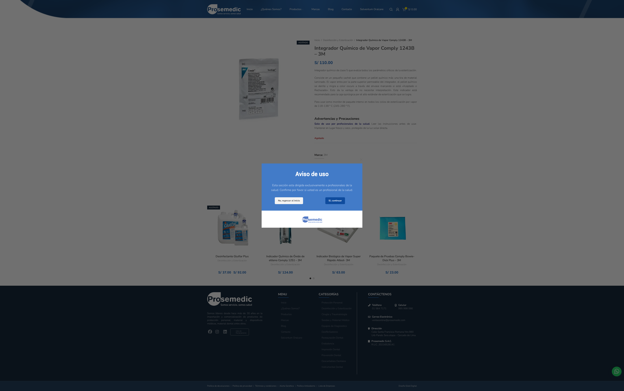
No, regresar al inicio (289, 200)
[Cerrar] (361, 159)
